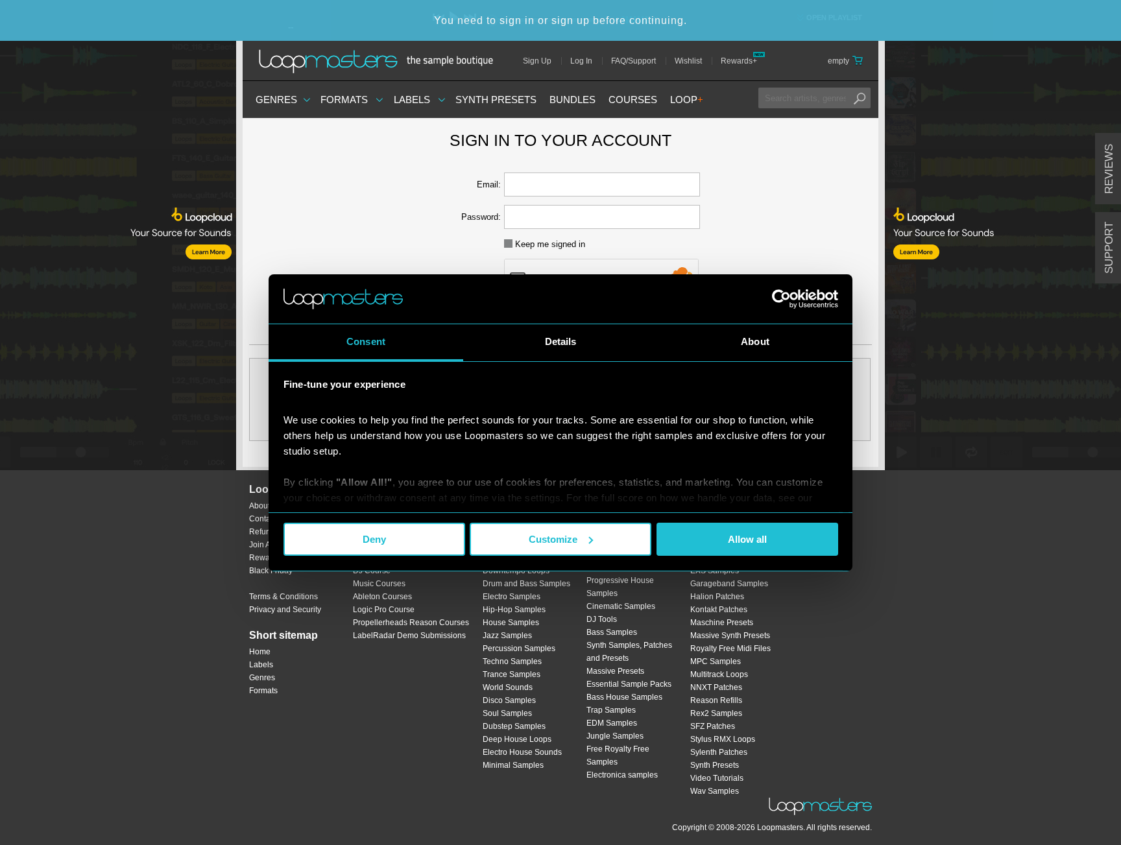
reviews (1109, 169)
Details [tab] (561, 341)
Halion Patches (717, 596)
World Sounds (508, 687)
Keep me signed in (548, 244)
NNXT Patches (716, 687)
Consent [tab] (365, 341)
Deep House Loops (517, 739)
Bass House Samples (624, 697)
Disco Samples (509, 700)
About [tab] (755, 341)
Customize (553, 539)
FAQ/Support (633, 61)
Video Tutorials (716, 778)
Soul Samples (507, 713)
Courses (633, 99)
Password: (481, 217)
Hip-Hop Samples (514, 609)
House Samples (511, 622)
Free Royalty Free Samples (617, 755)
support (1109, 248)
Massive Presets (615, 671)
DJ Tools (601, 619)
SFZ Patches (712, 726)
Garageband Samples (729, 583)
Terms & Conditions (283, 596)
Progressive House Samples (620, 587)
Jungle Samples (615, 736)
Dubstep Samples (514, 726)
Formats (344, 99)
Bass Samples (611, 632)
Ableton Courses (382, 596)
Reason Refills (716, 700)
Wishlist (688, 61)
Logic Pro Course (384, 609)
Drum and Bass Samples (526, 583)
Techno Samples (512, 661)
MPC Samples (715, 661)
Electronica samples (622, 775)
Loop (686, 99)
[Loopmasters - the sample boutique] (380, 61)
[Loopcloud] (118, 265)
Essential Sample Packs (628, 684)
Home (260, 651)
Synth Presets (495, 99)
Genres (276, 99)
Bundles (572, 99)
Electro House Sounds (522, 752)
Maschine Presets (721, 622)
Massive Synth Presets (730, 635)
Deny (374, 539)
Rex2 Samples (716, 713)
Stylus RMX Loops (722, 739)
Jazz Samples (507, 635)
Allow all (747, 539)
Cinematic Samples (620, 606)
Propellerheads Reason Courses (411, 622)
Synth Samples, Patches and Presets (629, 652)
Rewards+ (739, 61)
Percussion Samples (519, 648)
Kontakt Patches (718, 609)
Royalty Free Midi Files (730, 648)
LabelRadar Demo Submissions (409, 635)
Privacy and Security (285, 609)
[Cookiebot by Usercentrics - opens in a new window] (781, 299)
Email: (489, 184)
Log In (581, 61)
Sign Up (537, 61)
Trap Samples (611, 710)
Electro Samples (511, 596)
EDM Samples (611, 723)
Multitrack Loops (719, 674)
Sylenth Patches (718, 752)
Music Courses (379, 583)
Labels (412, 99)
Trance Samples (511, 674)
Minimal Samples (513, 765)
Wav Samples (714, 791)
